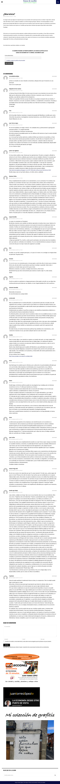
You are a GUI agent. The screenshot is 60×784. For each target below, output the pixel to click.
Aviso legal (25, 782)
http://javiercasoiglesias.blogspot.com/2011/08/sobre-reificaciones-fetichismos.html (30, 170)
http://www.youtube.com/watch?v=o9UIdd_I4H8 (20, 356)
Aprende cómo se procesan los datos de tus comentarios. (36, 647)
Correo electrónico (9, 55)
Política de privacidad (32, 782)
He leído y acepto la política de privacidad (15, 60)
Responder (54, 76)
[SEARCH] (55, 775)
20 (15, 16)
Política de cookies (41, 782)
